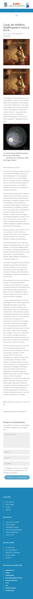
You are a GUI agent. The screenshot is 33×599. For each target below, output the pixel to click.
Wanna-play (10, 575)
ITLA (7, 583)
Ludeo (8, 573)
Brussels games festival (14, 578)
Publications (19, 33)
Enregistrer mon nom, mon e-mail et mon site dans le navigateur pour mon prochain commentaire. (15, 470)
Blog (13, 33)
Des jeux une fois (11, 580)
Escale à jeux (10, 590)
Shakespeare (7, 36)
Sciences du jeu (11, 588)
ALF (7, 585)
